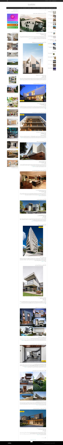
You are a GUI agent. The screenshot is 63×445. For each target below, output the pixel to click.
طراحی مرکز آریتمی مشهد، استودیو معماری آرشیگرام (13, 57)
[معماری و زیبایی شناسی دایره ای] (54, 65)
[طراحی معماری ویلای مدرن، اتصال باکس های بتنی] (33, 418)
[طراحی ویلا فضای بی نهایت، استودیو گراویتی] (12, 62)
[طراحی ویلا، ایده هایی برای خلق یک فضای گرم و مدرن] (33, 180)
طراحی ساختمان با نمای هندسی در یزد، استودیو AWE (39, 42)
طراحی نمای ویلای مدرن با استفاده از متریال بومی (39, 83)
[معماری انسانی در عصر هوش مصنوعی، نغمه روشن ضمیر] (54, 57)
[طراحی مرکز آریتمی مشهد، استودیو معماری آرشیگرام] (12, 54)
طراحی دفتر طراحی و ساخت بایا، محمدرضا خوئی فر (13, 93)
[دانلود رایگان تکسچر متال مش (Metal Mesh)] (54, 48)
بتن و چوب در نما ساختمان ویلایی (50, 26)
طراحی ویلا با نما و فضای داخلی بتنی (41, 199)
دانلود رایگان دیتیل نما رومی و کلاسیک (50, 32)
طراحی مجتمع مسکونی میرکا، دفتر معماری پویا (13, 84)
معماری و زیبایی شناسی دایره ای (50, 64)
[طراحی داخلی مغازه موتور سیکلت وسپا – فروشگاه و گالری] (12, 113)
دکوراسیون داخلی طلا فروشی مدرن (14, 167)
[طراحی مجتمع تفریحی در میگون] (33, 241)
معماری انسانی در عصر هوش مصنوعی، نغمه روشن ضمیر (50, 57)
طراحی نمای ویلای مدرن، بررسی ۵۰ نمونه (40, 307)
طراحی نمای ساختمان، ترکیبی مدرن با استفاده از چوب (39, 112)
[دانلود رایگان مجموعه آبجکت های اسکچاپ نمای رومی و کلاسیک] (54, 37)
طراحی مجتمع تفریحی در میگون (42, 224)
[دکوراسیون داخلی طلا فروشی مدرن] (12, 163)
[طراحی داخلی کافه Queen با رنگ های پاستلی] (12, 154)
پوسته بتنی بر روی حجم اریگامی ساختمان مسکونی (39, 13)
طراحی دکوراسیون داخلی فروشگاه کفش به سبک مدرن (13, 149)
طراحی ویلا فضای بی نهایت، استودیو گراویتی (14, 65)
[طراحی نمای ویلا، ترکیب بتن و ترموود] (33, 151)
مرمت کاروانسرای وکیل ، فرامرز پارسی (50, 60)
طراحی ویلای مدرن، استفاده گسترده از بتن (40, 265)
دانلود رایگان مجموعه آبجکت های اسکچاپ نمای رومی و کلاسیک (50, 36)
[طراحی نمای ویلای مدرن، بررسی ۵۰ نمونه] (33, 322)
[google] (10, 443)
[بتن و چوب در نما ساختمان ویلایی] (54, 27)
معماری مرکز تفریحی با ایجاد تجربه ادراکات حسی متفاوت (50, 68)
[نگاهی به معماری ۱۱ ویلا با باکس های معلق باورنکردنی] (33, 386)
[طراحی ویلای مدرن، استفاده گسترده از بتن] (33, 281)
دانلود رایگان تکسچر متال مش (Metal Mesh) (50, 47)
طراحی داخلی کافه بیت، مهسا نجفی (14, 50)
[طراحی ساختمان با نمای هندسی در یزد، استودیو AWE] (33, 58)
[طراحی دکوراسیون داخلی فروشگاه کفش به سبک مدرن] (12, 144)
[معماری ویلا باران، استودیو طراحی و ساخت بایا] (12, 70)
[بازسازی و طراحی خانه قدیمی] (54, 19)
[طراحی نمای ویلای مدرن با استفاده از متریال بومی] (33, 93)
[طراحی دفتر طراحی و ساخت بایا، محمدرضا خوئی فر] (12, 89)
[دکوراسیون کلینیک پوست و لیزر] (12, 122)
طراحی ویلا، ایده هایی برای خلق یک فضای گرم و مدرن (39, 170)
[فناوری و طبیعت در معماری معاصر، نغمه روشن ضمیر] (54, 54)
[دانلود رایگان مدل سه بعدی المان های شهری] (54, 40)
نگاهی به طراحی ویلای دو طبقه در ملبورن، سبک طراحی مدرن (38, 344)
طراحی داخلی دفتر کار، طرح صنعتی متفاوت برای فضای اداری (12, 139)
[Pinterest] (8, 443)
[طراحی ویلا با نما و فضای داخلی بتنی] (33, 207)
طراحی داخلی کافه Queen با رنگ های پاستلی (14, 158)
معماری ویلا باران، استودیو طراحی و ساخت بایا (14, 74)
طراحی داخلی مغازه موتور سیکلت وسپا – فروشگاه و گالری (12, 117)
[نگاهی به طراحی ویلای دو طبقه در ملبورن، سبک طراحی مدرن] (33, 354)
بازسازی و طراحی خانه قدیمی (50, 18)
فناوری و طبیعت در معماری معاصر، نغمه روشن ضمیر (50, 53)
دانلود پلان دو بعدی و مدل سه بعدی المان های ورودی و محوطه (50, 44)
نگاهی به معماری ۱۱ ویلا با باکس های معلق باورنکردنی (39, 370)
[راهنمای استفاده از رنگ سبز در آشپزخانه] (12, 102)
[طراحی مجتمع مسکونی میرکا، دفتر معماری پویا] (12, 79)
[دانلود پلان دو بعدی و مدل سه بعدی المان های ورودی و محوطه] (54, 44)
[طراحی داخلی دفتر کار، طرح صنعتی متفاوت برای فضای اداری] (12, 133)
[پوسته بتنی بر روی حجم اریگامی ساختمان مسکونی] (33, 23)
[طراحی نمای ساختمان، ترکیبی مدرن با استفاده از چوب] (33, 122)
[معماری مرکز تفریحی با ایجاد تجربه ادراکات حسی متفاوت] (54, 69)
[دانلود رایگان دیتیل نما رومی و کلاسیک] (54, 33)
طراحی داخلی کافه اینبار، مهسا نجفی (14, 41)
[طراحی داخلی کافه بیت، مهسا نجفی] (12, 46)
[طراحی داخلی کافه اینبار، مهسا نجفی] (12, 37)
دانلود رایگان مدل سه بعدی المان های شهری (50, 39)
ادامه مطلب (30, 38)
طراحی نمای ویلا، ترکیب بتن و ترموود (41, 141)
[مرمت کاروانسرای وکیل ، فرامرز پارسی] (54, 61)
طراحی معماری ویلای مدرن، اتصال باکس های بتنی (39, 408)
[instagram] (9, 443)
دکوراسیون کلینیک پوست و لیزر (15, 126)
